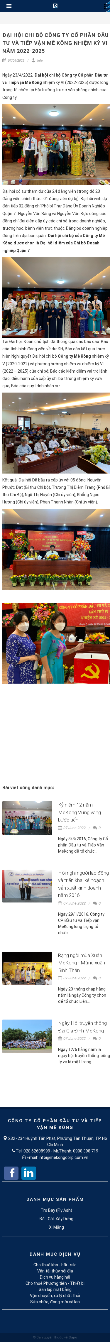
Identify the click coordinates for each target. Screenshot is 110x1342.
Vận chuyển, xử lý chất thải (55, 1295)
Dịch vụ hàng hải (55, 1277)
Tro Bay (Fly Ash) (56, 1210)
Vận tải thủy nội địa (55, 1271)
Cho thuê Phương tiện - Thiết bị (55, 1283)
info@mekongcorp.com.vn (63, 1157)
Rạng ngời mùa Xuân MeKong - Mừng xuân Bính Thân (81, 962)
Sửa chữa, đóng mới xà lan (55, 1301)
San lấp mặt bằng (55, 1289)
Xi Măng (56, 1227)
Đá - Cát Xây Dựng (56, 1218)
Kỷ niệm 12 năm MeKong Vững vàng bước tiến (79, 812)
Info (39, 60)
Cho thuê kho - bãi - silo (55, 1264)
